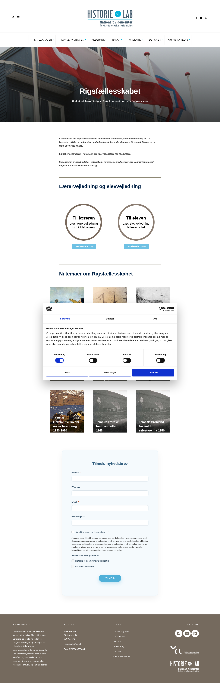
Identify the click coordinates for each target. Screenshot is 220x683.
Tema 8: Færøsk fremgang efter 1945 (107, 426)
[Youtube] (187, 633)
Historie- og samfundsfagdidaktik (92, 560)
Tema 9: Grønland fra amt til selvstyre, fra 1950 (151, 426)
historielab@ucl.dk (72, 644)
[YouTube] (201, 18)
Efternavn (76, 487)
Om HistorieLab (178, 39)
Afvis (67, 372)
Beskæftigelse (78, 517)
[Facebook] (196, 18)
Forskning (135, 39)
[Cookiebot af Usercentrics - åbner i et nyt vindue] (161, 309)
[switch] (93, 360)
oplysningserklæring (84, 541)
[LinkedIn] (206, 18)
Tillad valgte (110, 372)
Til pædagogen (42, 39)
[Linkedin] (195, 633)
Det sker (155, 39)
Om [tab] (155, 318)
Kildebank (98, 39)
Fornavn (75, 472)
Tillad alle (153, 372)
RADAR (116, 39)
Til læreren (119, 636)
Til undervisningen (71, 39)
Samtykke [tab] (65, 318)
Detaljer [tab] (110, 318)
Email (74, 502)
